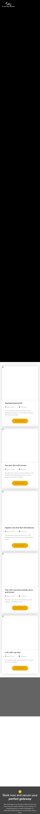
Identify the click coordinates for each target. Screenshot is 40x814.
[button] (20, 421)
